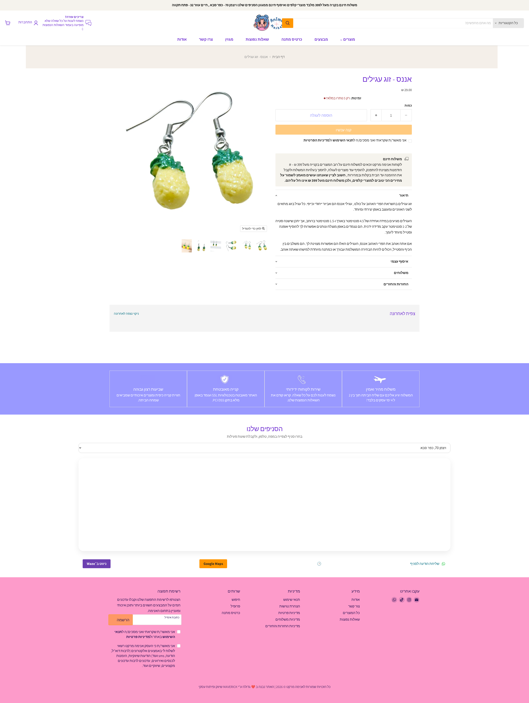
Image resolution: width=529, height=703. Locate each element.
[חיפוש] (287, 23)
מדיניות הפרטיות (316, 140)
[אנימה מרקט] (269, 23)
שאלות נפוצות (257, 39)
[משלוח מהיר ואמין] (380, 389)
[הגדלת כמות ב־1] (376, 115)
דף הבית (278, 57)
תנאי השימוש (343, 140)
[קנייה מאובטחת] (225, 389)
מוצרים (348, 39)
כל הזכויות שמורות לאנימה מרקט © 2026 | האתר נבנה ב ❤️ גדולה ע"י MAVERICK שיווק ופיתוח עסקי (264, 687)
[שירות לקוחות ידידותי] (303, 389)
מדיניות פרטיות (138, 636)
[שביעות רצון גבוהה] (148, 389)
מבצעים (321, 39)
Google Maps (213, 563)
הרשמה (123, 619)
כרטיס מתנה (291, 39)
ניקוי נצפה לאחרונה (126, 313)
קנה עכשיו (343, 130)
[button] (262, 246)
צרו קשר (206, 39)
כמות (408, 105)
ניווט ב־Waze (96, 563)
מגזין (229, 39)
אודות (182, 39)
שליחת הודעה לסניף (424, 564)
